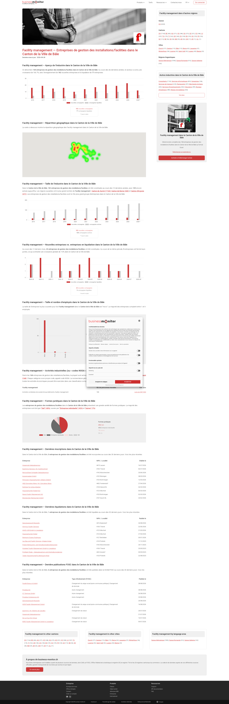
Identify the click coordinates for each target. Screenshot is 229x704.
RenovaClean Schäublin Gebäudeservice (35, 472)
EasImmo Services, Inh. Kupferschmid (34, 469)
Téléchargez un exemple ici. (181, 152)
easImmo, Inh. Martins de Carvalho (33, 611)
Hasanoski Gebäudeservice (31, 465)
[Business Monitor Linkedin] (70, 697)
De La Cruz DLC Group (29, 618)
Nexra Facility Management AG (32, 494)
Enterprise (113, 694)
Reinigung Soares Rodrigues (31, 537)
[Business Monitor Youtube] (67, 697)
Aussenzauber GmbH (29, 476)
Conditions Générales (126, 701)
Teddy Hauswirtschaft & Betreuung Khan (35, 556)
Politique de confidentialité (144, 701)
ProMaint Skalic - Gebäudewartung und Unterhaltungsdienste (42, 552)
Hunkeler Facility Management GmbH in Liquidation (39, 548)
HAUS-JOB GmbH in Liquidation (32, 530)
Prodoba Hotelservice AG (30, 597)
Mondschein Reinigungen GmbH (33, 498)
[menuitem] (141, 2)
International (113, 696)
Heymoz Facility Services (30, 527)
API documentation (157, 689)
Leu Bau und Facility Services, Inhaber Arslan (36, 541)
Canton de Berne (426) (120, 191)
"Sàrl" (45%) (45, 408)
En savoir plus (35, 669)
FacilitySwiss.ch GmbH (30, 583)
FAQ (152, 691)
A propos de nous (71, 686)
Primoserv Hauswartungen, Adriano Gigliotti (36, 480)
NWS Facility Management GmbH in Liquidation (38, 622)
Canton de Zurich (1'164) (101, 191)
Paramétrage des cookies (108, 701)
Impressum (94, 701)
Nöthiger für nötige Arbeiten (31, 487)
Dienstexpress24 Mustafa (31, 523)
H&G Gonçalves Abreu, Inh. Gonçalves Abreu (36, 483)
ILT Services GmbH (28, 593)
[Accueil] (33, 2)
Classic (112, 686)
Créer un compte (71, 694)
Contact (68, 691)
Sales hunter (114, 689)
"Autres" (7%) (90, 408)
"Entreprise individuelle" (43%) (71, 408)
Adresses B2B (114, 691)
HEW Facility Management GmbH (33, 604)
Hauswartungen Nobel (29, 534)
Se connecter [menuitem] (200, 2)
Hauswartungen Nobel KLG (31, 491)
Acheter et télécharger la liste (181, 158)
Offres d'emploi (70, 689)
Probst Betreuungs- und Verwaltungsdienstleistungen (39, 545)
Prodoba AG (26, 590)
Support (153, 686)
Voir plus (181, 95)
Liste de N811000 (140, 392)
